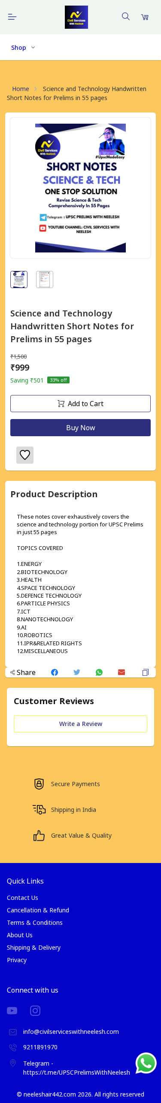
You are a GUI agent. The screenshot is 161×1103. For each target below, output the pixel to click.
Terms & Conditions (35, 922)
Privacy (17, 960)
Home (20, 89)
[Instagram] (41, 1011)
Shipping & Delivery (34, 947)
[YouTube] (18, 1011)
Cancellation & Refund (38, 910)
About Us (20, 935)
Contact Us (22, 897)
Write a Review (80, 724)
